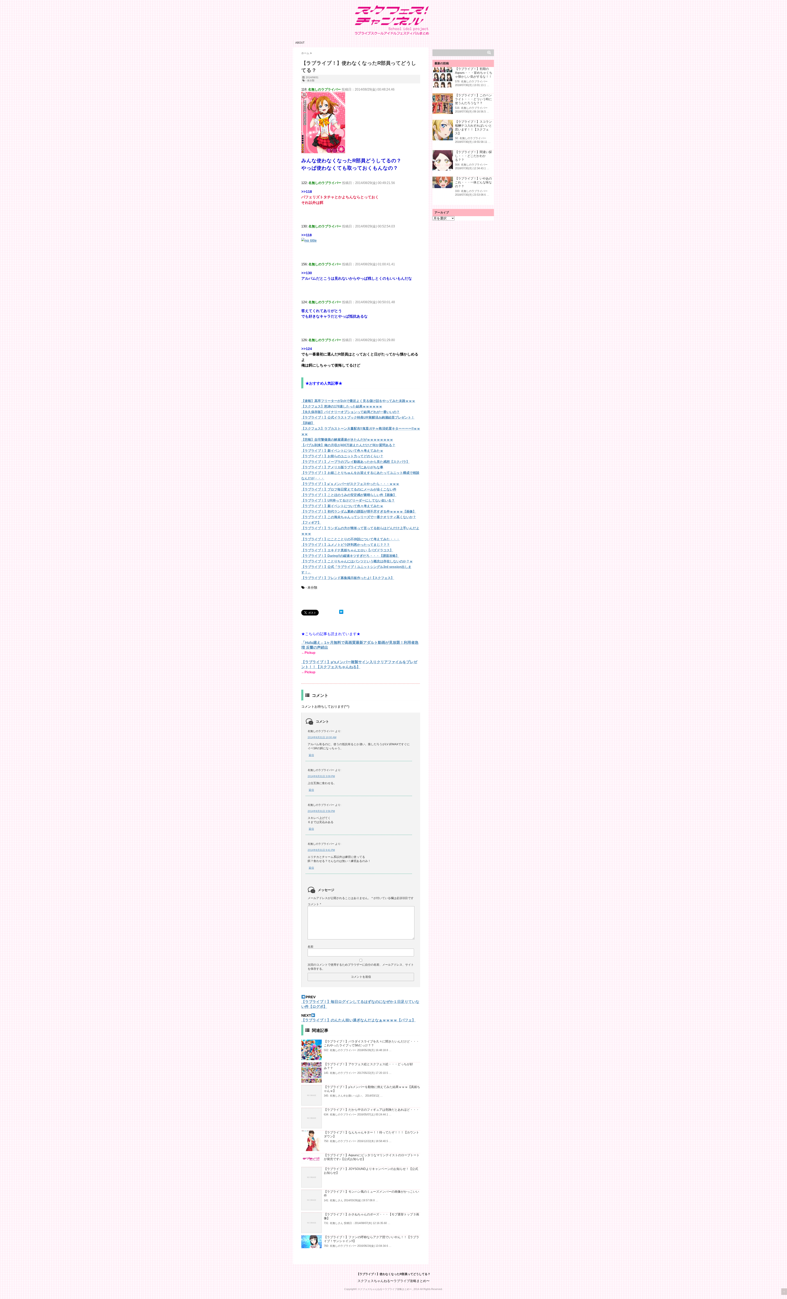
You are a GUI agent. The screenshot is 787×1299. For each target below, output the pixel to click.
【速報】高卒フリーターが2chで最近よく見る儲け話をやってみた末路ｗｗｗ (358, 401)
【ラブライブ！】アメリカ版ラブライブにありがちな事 (342, 467)
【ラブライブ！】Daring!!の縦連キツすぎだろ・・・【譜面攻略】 (350, 556)
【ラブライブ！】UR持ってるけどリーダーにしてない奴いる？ (348, 500)
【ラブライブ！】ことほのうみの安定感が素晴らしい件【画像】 (348, 495)
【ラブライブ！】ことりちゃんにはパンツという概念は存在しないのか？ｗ (357, 561)
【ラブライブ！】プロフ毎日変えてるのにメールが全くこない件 (348, 489)
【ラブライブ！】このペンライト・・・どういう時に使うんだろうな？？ (473, 99)
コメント (314, 904)
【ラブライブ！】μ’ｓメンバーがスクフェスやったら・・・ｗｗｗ (350, 484)
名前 (310, 946)
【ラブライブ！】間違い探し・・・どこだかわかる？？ (473, 155)
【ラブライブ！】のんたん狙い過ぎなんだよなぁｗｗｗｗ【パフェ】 (358, 1020)
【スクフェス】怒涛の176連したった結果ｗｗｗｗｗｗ (341, 406)
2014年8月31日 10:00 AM (322, 737)
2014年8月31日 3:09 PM (321, 776)
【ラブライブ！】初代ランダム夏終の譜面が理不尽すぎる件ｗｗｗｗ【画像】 (358, 511)
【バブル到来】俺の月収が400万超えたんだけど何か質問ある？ (348, 445)
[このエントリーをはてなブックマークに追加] (341, 612)
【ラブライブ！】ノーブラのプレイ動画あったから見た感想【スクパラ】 (355, 461)
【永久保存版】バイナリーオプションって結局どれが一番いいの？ (350, 412)
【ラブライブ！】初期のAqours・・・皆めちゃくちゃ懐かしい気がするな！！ (473, 72)
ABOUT (300, 42)
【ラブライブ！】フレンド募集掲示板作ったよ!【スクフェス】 (347, 578)
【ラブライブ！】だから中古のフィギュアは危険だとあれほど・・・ (371, 1109)
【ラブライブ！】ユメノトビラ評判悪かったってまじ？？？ (345, 544)
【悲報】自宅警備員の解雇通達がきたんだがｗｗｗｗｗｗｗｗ (347, 439)
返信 (311, 755)
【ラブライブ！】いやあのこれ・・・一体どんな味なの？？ (473, 182)
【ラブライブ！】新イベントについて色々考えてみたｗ (342, 450)
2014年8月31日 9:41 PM (321, 850)
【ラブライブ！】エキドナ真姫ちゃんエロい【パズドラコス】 (347, 550)
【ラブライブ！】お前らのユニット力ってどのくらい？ (342, 456)
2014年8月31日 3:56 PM (321, 811)
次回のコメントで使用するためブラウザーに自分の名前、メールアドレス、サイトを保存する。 (361, 966)
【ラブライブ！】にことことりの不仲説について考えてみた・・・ (350, 539)
